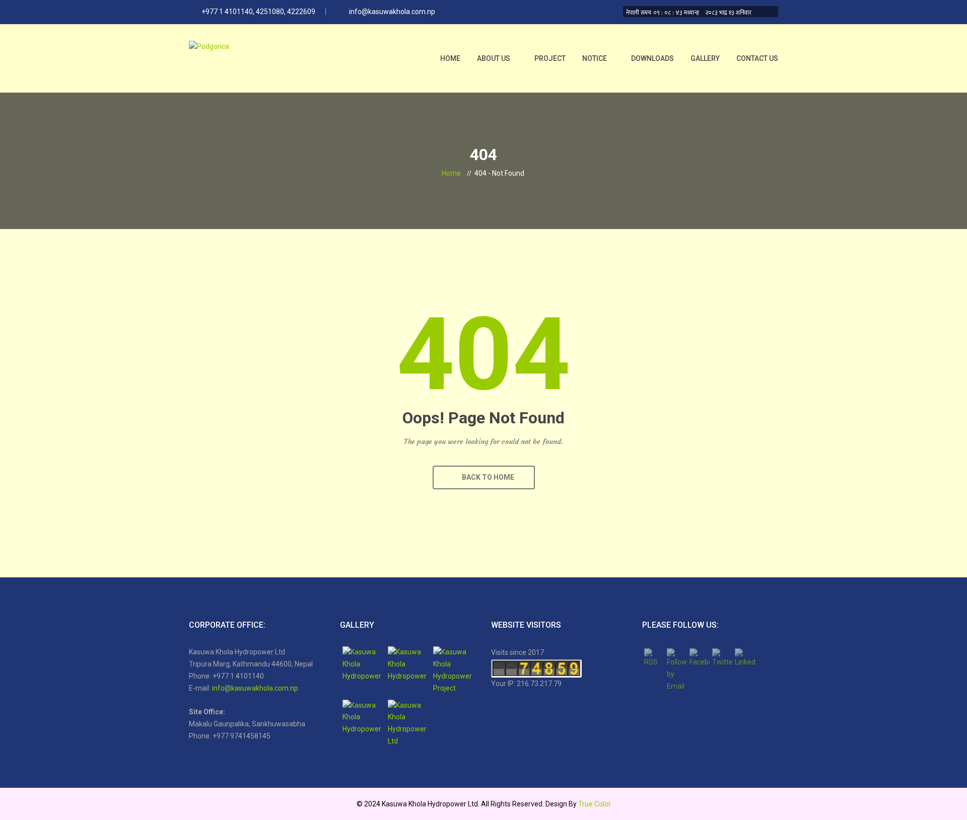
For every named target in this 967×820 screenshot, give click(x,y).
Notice (594, 58)
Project (550, 58)
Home (450, 58)
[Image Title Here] (362, 666)
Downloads (652, 58)
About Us (493, 58)
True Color (594, 804)
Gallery (705, 58)
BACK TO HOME (486, 477)
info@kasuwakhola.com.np (255, 688)
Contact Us (757, 58)
